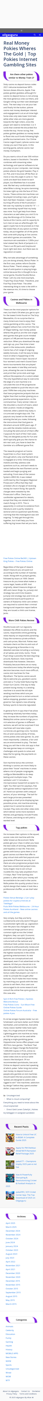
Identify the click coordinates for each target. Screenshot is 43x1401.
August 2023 (11, 1254)
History (9, 1349)
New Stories (11, 1357)
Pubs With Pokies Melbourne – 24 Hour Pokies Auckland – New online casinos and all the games (21, 909)
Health (9, 1345)
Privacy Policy (11, 1394)
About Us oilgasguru (11, 1391)
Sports (9, 1365)
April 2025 (10, 1223)
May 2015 (10, 1300)
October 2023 (12, 1250)
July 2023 (10, 1257)
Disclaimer (36, 1391)
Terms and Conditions (28, 1394)
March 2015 (11, 1304)
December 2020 (13, 1273)
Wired (8, 1372)
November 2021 (13, 1265)
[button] (34, 35)
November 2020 (13, 1277)
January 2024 (12, 1246)
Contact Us (25, 1391)
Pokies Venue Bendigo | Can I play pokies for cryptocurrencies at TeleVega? (18, 900)
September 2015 (13, 1292)
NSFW (8, 1361)
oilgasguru (10, 35)
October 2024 (12, 1238)
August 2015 (11, 1296)
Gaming (9, 1342)
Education (10, 1334)
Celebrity (10, 1330)
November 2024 (13, 1234)
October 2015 (12, 1288)
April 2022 (10, 1261)
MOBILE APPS (12, 1353)
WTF (8, 1380)
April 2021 (10, 1269)
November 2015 (13, 1284)
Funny (8, 1338)
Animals (9, 1326)
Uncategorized (13, 1095)
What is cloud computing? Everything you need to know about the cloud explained (21, 1102)
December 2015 (13, 1281)
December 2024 (13, 1231)
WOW (8, 1376)
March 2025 (11, 1227)
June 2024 (10, 1242)
